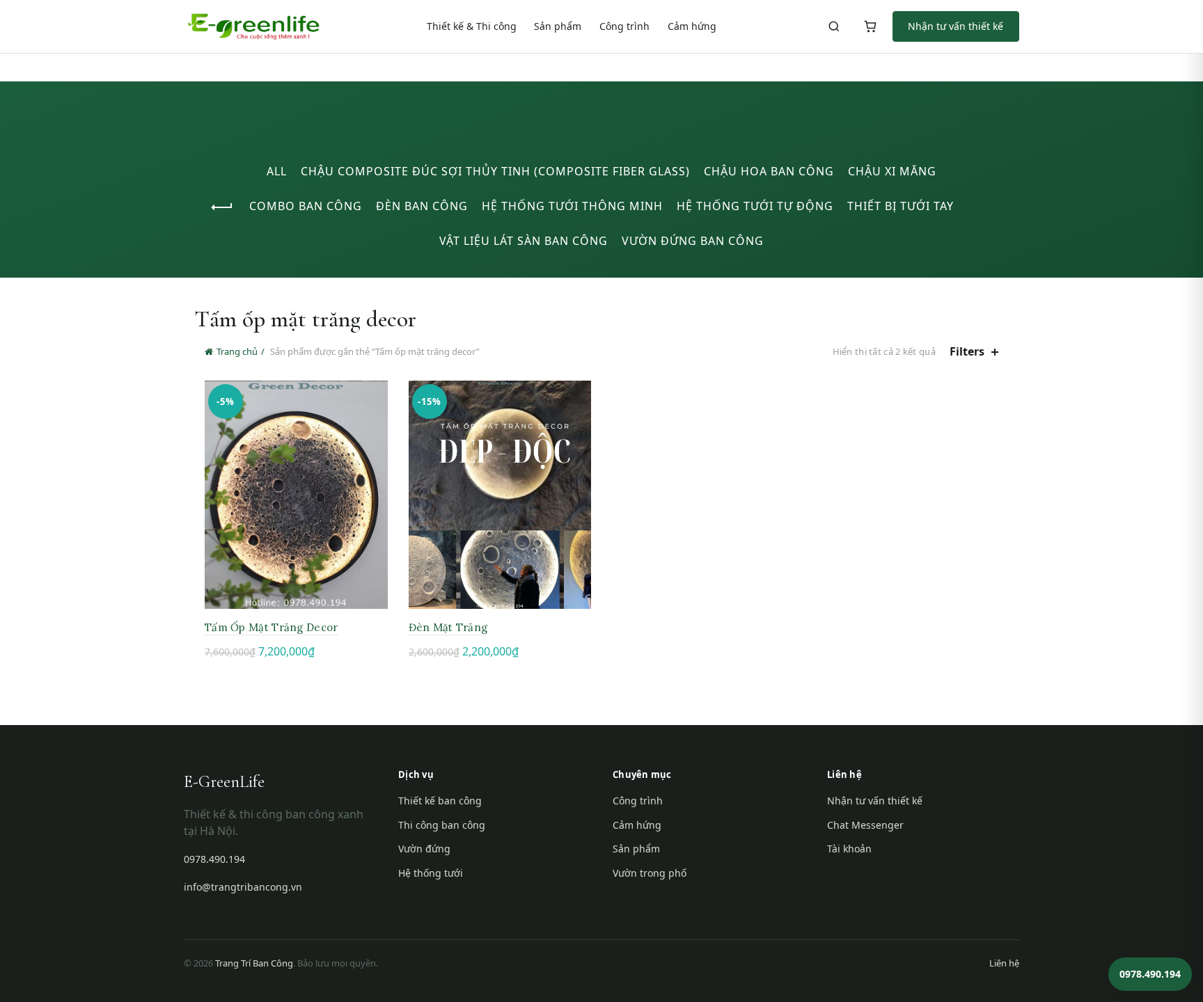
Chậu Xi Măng (892, 171)
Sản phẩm (557, 26)
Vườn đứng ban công (693, 240)
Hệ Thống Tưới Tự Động (755, 206)
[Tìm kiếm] (834, 26)
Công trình (624, 26)
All (277, 171)
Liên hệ (1004, 963)
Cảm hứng (692, 26)
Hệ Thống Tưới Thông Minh (572, 206)
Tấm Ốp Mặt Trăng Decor (271, 627)
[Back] (222, 207)
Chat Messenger (865, 825)
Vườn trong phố (649, 873)
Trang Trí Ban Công (254, 963)
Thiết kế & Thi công (472, 26)
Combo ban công (305, 206)
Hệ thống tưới (430, 873)
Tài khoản (849, 848)
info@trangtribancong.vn (243, 886)
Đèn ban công (422, 206)
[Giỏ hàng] (870, 26)
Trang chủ (237, 351)
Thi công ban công (441, 825)
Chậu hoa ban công (769, 171)
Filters (967, 351)
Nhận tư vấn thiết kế (955, 26)
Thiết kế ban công (440, 800)
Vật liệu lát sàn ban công (523, 240)
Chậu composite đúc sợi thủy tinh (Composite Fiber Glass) (495, 171)
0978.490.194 (214, 859)
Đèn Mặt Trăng (448, 627)
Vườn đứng (424, 848)
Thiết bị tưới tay (900, 206)
